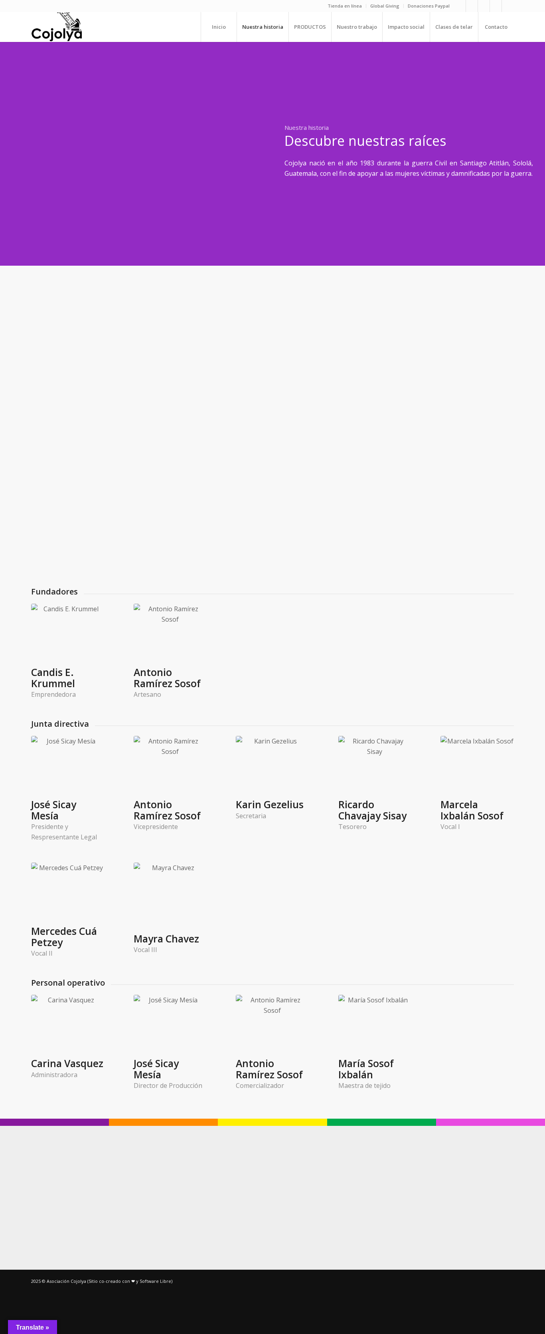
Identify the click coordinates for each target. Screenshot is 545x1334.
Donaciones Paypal (429, 6)
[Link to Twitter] (508, 6)
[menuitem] (345, 6)
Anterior (26, 154)
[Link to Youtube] (484, 6)
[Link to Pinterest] (496, 6)
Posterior (247, 154)
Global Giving (384, 6)
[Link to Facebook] (472, 6)
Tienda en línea (345, 6)
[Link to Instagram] (460, 6)
